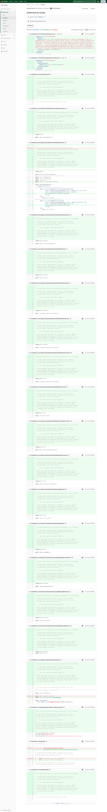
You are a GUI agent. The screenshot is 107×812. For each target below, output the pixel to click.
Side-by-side (92, 29)
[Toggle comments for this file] (82, 34)
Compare (5, 31)
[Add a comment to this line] (27, 36)
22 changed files (35, 29)
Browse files (85, 8)
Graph (4, 28)
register (58, 803)
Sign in (103, 1)
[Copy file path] (61, 34)
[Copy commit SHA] (37, 8)
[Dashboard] (4, 1)
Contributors (6, 26)
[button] (8, 810)
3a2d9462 (35, 17)
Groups (16, 1)
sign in (62, 803)
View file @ (89, 34)
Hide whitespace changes (77, 29)
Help (25, 1)
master (41, 17)
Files (4, 15)
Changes (30, 25)
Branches (5, 20)
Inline (86, 29)
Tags (4, 23)
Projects (11, 1)
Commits (5, 17)
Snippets (21, 1)
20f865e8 (43, 4)
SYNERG (28, 4)
